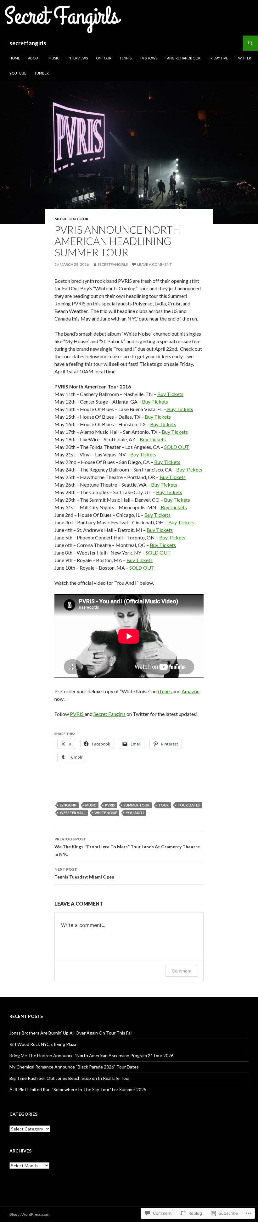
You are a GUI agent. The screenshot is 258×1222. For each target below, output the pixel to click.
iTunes (165, 691)
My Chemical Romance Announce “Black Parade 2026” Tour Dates (74, 1066)
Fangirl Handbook (182, 58)
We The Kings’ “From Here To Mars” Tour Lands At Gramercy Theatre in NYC (127, 847)
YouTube (17, 73)
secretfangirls (27, 43)
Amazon (190, 691)
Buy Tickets (170, 394)
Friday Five (218, 58)
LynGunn (68, 805)
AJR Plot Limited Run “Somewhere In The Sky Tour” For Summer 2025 (77, 1089)
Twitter (243, 58)
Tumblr (41, 73)
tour (163, 805)
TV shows (148, 58)
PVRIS (77, 714)
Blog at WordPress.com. (29, 1214)
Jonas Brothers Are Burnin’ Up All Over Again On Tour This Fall (70, 1032)
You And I (135, 813)
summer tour (136, 805)
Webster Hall (73, 813)
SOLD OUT (176, 447)
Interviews (78, 58)
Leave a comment (154, 264)
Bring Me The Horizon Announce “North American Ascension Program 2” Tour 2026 (91, 1055)
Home (14, 58)
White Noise (105, 813)
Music (53, 58)
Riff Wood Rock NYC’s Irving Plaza (42, 1044)
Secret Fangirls (109, 714)
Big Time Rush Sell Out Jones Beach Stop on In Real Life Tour (69, 1078)
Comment (182, 971)
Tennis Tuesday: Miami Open (84, 873)
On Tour (103, 58)
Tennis (126, 58)
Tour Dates (188, 805)
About (34, 58)
